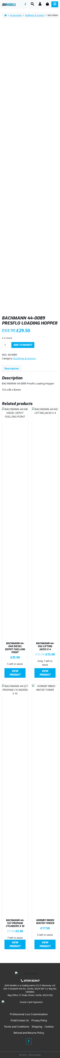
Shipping (37, 1026)
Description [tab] (11, 368)
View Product (15, 672)
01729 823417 (31, 980)
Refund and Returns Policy (29, 1032)
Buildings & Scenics (34, 15)
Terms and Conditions (16, 1026)
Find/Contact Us (20, 1020)
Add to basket (22, 345)
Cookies (49, 1026)
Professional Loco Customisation (29, 1014)
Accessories (16, 15)
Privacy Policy (39, 1020)
